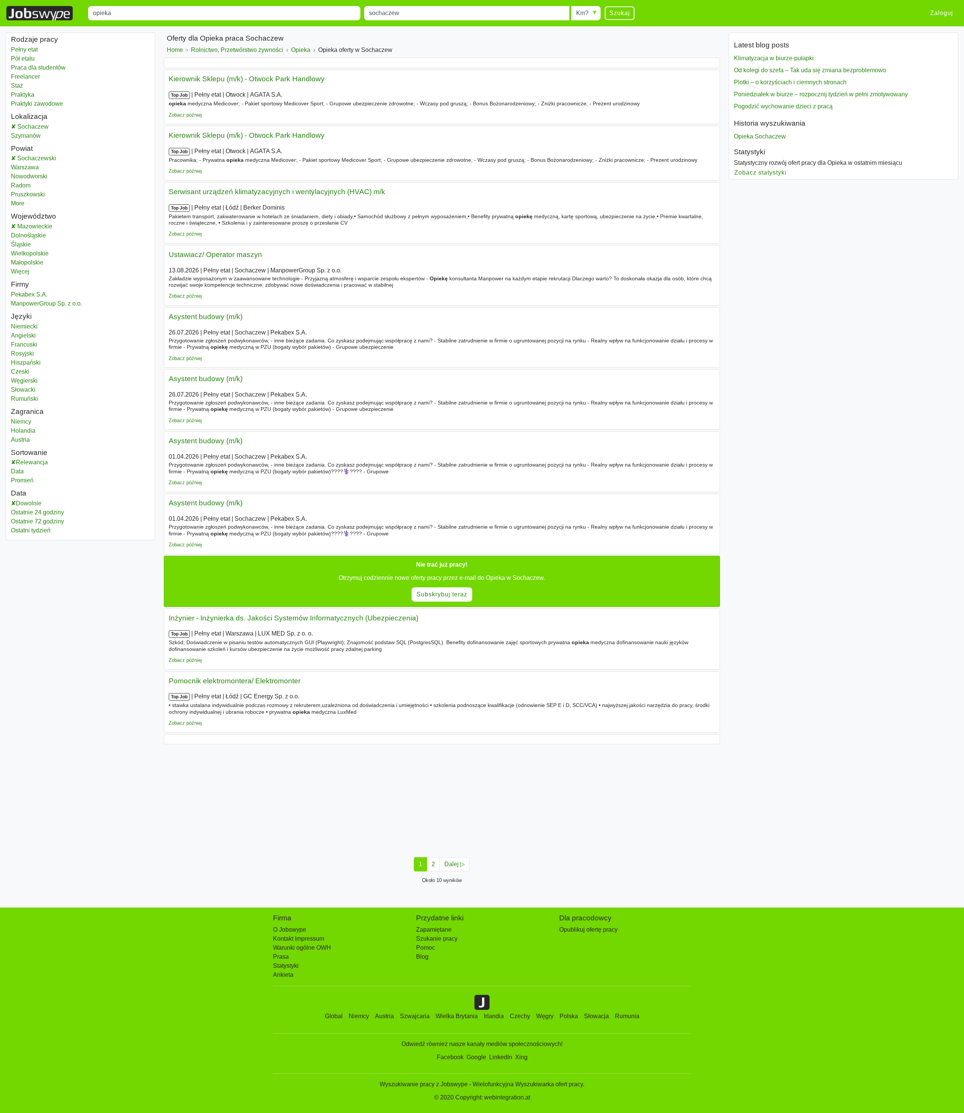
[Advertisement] (390, 798)
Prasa (281, 956)
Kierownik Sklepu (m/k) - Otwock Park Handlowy (247, 79)
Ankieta (283, 975)
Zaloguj (941, 13)
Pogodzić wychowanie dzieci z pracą (783, 106)
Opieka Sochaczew (760, 136)
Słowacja (596, 1016)
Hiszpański (26, 362)
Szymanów (26, 135)
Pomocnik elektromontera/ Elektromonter (234, 681)
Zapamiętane (433, 929)
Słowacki (23, 389)
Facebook (450, 1057)
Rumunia (627, 1016)
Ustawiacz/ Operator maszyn (215, 254)
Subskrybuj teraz (441, 594)
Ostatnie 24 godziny (37, 512)
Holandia (23, 430)
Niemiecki (24, 326)
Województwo (33, 216)
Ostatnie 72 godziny (37, 521)
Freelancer (25, 76)
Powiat (22, 148)
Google (476, 1057)
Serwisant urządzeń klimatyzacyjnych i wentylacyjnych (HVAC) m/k (277, 192)
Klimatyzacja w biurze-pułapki (774, 58)
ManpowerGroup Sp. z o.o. (46, 303)
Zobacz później (185, 115)
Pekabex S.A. (29, 294)
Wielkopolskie (48, 253)
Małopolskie (46, 262)
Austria (20, 439)
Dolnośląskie (47, 235)
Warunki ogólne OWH (302, 947)
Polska (569, 1016)
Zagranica (27, 411)
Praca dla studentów (38, 67)
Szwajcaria (415, 1016)
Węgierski (24, 380)
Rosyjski (22, 353)
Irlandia (494, 1016)
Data (17, 471)
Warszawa (34, 167)
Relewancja (32, 462)
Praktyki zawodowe (37, 103)
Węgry (545, 1016)
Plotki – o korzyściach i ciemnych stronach (790, 82)
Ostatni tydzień (30, 530)
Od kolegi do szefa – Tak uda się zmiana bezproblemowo (810, 70)
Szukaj (619, 13)
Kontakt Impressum (298, 938)
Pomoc (425, 947)
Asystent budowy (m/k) (206, 317)
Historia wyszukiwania (769, 123)
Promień (22, 480)
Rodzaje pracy (34, 39)
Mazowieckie (53, 226)
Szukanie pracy (437, 938)
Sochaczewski (45, 158)
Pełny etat (24, 49)
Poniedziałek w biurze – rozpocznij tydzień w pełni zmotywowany (821, 94)
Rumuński (24, 398)
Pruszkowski (37, 194)
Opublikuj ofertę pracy (588, 929)
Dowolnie (28, 503)
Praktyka (22, 94)
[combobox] (224, 13)
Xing (521, 1057)
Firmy (20, 284)
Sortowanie (29, 452)
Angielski (23, 335)
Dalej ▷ (454, 864)
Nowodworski (38, 176)
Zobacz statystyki (760, 172)
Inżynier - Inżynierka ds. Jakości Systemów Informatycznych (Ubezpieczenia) (293, 618)
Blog (422, 956)
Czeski (20, 371)
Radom (30, 185)
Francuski (24, 344)
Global (334, 1016)
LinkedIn (500, 1057)
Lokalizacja (29, 116)
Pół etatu (23, 58)
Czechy (520, 1016)
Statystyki (749, 152)
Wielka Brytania (457, 1016)
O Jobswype (289, 929)
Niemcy (21, 421)
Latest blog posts (761, 45)
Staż (17, 85)
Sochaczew (32, 126)
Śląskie (40, 244)
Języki (21, 316)
